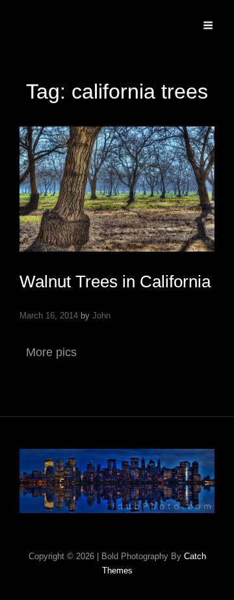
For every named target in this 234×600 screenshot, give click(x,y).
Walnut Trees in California (115, 281)
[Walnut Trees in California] (117, 189)
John (101, 315)
